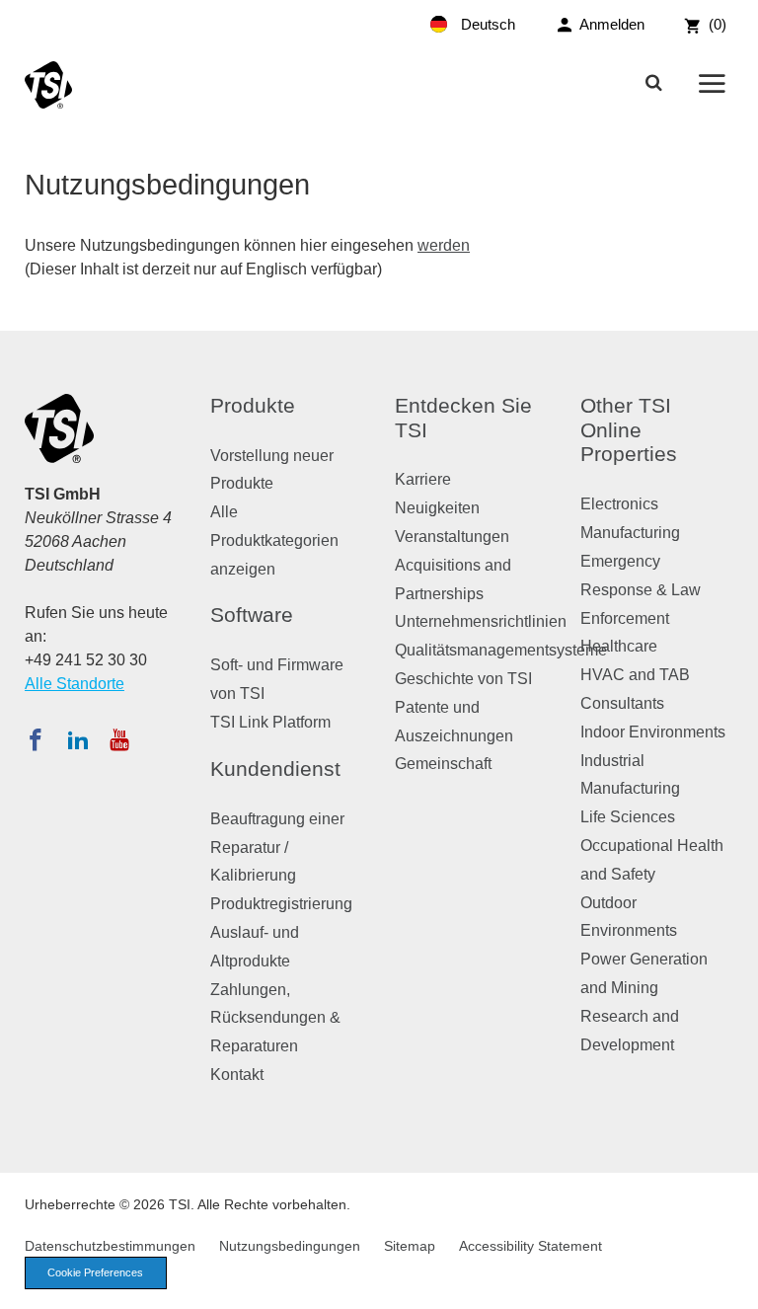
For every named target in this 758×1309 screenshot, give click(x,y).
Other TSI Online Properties (628, 430)
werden (443, 245)
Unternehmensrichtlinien (481, 621)
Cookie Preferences (95, 1272)
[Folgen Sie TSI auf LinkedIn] (78, 739)
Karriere (423, 479)
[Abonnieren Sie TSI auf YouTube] (119, 739)
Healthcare (618, 646)
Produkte (252, 405)
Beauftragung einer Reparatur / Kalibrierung (277, 847)
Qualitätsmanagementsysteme (501, 650)
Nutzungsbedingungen (289, 1246)
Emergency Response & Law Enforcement (640, 590)
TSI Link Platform (270, 722)
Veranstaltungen (452, 536)
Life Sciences (627, 816)
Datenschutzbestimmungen (110, 1246)
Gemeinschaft (443, 763)
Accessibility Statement (530, 1246)
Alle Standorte (74, 683)
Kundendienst (275, 768)
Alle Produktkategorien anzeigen (274, 540)
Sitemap (409, 1246)
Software (251, 614)
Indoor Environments (652, 732)
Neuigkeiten (437, 508)
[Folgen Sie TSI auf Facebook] (35, 739)
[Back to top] (733, 1284)
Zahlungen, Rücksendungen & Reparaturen (275, 1018)
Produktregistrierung (281, 903)
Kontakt (237, 1074)
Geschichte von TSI (463, 678)
